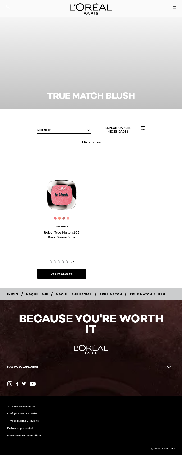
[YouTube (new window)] (33, 384)
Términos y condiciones (21, 405)
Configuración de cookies (22, 413)
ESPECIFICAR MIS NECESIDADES (118, 129)
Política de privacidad (20, 428)
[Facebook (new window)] (17, 384)
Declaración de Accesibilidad (24, 435)
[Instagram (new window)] (9, 383)
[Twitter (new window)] (24, 384)
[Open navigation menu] (174, 6)
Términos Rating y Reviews (23, 420)
